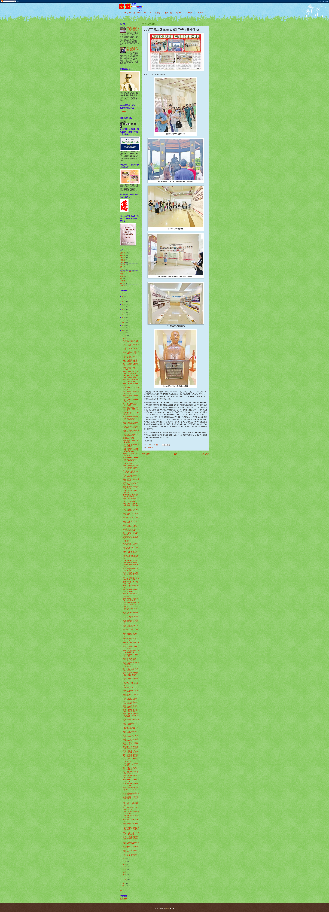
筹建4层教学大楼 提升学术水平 (130, 630)
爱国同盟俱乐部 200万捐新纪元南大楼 (130, 513)
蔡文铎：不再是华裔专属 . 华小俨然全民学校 (130, 739)
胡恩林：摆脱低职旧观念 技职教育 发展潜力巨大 (131, 842)
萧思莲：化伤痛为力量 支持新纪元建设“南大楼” (131, 430)
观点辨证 (158, 13)
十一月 (125, 877)
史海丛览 (122, 276)
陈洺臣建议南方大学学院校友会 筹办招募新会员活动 (130, 544)
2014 (123, 304)
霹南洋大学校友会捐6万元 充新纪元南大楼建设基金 (130, 372)
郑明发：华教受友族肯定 (129, 499)
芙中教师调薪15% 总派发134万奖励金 (130, 491)
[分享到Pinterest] (169, 445)
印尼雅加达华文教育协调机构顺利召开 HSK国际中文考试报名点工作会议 (130, 418)
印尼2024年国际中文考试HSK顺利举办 (130, 694)
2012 (123, 299)
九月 (124, 872)
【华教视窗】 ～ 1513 (128, 666)
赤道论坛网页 (123, 899)
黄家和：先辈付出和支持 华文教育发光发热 (131, 731)
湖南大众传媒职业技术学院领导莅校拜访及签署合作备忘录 (131, 621)
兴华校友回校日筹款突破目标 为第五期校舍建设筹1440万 (132, 49)
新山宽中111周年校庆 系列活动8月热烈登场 (130, 808)
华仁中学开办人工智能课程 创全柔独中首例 (130, 768)
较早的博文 (205, 454)
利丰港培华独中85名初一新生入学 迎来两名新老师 (130, 376)
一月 (124, 333)
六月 (124, 864)
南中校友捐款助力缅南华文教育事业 (130, 612)
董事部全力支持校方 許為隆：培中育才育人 (131, 521)
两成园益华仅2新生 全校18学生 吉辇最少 (130, 548)
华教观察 (189, 13)
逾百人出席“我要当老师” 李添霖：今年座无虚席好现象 (131, 755)
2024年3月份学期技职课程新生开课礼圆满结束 (130, 434)
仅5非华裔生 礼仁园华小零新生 (130, 517)
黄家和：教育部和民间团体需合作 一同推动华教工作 (130, 422)
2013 (123, 301)
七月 (124, 866)
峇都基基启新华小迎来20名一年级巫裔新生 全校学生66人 (130, 505)
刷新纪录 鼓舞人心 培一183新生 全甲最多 (130, 441)
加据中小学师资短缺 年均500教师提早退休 (130, 776)
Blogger (167, 908)
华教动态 (178, 13)
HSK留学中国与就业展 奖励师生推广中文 (131, 780)
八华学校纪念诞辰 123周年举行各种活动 (130, 655)
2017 (123, 312)
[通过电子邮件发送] (163, 445)
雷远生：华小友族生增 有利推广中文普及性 (131, 647)
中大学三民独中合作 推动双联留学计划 (131, 850)
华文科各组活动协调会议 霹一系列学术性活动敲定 (131, 710)
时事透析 (122, 260)
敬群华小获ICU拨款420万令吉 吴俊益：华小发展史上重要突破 (133, 29)
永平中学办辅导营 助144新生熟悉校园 (130, 847)
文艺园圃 (122, 285)
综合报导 (122, 264)
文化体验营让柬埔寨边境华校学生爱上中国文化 (130, 784)
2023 (123, 328)
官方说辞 (168, 13)
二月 (124, 335)
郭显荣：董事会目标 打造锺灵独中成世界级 (131, 723)
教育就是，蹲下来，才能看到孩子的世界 (130, 743)
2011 (123, 296)
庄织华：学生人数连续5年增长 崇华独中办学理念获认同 (130, 789)
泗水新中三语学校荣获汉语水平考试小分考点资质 (130, 659)
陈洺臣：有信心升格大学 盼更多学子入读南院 (131, 475)
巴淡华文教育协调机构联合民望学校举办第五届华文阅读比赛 (131, 574)
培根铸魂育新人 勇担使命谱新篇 (131, 720)
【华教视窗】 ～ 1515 (128, 761)
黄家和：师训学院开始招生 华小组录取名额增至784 (131, 651)
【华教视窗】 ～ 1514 (128, 687)
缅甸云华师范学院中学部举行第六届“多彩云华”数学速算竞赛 (130, 804)
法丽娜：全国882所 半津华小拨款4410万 (130, 690)
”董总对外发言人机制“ (132, 13)
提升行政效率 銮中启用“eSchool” (129, 368)
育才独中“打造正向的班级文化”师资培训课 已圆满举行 (130, 751)
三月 (124, 338)
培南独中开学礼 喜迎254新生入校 (130, 824)
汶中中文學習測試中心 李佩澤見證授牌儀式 (131, 663)
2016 (123, 309)
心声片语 (122, 262)
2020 (123, 320)
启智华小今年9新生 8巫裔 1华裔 (130, 586)
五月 (124, 861)
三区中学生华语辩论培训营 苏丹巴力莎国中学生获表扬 (131, 360)
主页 (175, 454)
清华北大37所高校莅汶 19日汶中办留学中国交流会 (131, 578)
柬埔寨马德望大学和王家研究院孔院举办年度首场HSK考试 (131, 635)
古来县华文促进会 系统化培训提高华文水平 (131, 344)
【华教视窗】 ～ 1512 (128, 596)
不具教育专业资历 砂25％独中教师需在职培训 (131, 706)
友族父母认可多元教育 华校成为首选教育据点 (131, 510)
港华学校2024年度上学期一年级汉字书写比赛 (130, 483)
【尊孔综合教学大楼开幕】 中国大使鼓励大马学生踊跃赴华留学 (131, 829)
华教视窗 (199, 13)
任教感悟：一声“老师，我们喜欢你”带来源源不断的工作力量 (130, 608)
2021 (123, 322)
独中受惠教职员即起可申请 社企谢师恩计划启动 (131, 793)
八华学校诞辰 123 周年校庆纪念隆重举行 (130, 764)
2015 (123, 307)
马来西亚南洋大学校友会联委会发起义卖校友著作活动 (130, 561)
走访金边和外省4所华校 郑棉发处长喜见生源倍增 (130, 380)
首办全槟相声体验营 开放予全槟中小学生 (131, 639)
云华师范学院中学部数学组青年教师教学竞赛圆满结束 (130, 747)
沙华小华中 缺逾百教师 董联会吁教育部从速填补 (130, 727)
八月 (124, 869)
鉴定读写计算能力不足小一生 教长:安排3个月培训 (130, 599)
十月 (124, 874)
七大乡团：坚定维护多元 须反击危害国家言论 (131, 445)
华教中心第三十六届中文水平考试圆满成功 (130, 669)
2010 (123, 294)
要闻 (121, 278)
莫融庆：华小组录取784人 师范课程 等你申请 (130, 626)
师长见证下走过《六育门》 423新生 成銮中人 (130, 356)
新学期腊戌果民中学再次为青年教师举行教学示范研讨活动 (131, 798)
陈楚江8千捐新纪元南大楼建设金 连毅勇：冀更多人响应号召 (130, 409)
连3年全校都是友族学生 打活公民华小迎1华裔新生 (130, 471)
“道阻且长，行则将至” (129, 438)
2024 (123, 330)
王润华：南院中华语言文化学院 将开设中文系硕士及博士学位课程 (130, 715)
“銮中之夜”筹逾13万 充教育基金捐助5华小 (131, 616)
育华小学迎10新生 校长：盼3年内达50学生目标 (130, 702)
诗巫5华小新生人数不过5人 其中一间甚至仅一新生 (131, 529)
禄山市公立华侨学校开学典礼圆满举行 (130, 364)
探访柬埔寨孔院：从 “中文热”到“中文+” (131, 413)
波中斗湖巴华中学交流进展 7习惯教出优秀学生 (130, 590)
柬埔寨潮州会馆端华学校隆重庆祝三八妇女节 (130, 487)
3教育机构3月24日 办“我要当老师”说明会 (130, 565)
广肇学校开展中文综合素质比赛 (130, 679)
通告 (121, 267)
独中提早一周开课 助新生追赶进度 (131, 348)
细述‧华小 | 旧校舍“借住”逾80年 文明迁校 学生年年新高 (130, 683)
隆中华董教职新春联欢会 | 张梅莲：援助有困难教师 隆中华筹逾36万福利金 (130, 467)
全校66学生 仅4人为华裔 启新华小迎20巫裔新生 (130, 735)
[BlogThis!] (164, 445)
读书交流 (147, 13)
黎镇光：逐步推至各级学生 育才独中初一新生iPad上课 (131, 525)
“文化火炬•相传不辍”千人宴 (130, 594)
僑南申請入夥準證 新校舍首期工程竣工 (131, 643)
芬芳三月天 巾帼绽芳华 (129, 501)
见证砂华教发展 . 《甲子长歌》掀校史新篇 (131, 582)
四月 (124, 859)
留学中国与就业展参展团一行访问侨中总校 (130, 772)
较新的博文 (146, 454)
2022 (123, 325)
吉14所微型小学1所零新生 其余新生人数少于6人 (130, 569)
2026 (123, 886)
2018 (123, 315)
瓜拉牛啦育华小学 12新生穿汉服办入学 (131, 388)
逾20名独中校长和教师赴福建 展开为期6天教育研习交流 (131, 340)
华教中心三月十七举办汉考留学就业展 (130, 396)
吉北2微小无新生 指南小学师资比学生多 (130, 454)
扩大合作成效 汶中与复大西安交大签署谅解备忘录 (131, 698)
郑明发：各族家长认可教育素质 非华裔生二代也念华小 (130, 426)
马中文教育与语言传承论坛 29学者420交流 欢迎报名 (131, 603)
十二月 (125, 880)
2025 (123, 883)
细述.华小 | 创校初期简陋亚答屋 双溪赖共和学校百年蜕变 (130, 556)
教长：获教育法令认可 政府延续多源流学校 (131, 479)
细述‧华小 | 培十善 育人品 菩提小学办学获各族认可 (131, 404)
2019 (123, 317)
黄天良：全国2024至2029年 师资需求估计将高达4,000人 (131, 833)
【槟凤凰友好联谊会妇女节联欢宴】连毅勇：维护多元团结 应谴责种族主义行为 (131, 450)
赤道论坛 (124, 111)
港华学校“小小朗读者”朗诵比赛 (130, 820)
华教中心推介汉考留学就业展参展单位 (130, 533)
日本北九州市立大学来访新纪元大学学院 (130, 400)
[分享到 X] (166, 445)
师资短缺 (122, 274)
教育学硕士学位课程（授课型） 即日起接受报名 (130, 854)
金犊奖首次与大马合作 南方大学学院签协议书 (131, 812)
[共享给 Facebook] (168, 445)
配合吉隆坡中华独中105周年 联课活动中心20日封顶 (130, 552)
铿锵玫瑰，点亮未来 (128, 463)
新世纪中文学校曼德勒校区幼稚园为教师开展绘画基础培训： (131, 838)
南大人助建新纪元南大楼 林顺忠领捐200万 (131, 392)
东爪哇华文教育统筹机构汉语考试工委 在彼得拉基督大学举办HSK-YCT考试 (130, 674)
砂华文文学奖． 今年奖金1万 (130, 759)
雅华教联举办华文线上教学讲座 (130, 537)
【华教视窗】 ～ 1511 (128, 541)
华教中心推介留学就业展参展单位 (130, 384)
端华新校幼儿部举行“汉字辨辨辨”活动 (130, 816)
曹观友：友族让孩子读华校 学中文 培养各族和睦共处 (131, 352)
